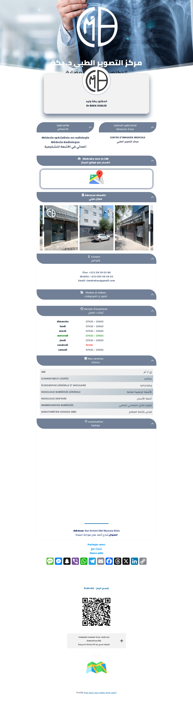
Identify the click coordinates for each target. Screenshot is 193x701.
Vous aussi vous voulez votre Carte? (100, 693)
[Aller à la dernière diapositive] (42, 227)
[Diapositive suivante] (150, 227)
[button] (61, 227)
